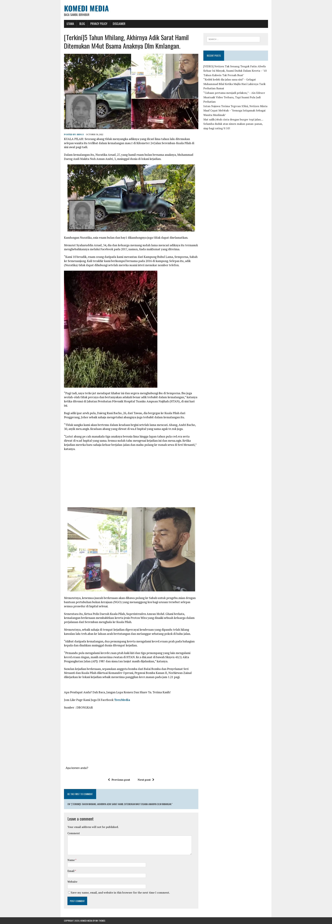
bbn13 (80, 134)
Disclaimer (119, 24)
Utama (70, 24)
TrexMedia (122, 700)
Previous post (121, 780)
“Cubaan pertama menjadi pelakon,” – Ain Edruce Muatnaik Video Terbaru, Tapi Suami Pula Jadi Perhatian (234, 97)
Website (72, 882)
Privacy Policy (98, 24)
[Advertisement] (131, 478)
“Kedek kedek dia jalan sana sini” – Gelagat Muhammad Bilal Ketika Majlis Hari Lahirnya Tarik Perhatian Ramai (234, 84)
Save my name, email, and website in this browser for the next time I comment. (120, 892)
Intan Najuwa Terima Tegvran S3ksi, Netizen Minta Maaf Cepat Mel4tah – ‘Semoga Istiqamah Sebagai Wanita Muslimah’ (235, 110)
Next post (144, 780)
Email (71, 871)
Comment (73, 833)
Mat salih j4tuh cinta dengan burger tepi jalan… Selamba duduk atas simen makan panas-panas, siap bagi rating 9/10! (233, 124)
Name (71, 860)
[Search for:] (233, 39)
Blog (82, 24)
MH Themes (100, 920)
